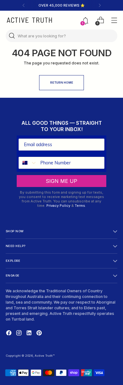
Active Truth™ (45, 355)
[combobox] (28, 162)
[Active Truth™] (29, 20)
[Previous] (24, 5)
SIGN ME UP (61, 181)
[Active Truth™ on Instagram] (19, 334)
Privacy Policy (58, 205)
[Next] (100, 5)
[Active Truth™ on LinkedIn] (29, 334)
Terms (80, 205)
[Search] (12, 36)
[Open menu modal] (114, 20)
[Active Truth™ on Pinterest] (40, 334)
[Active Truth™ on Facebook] (9, 334)
